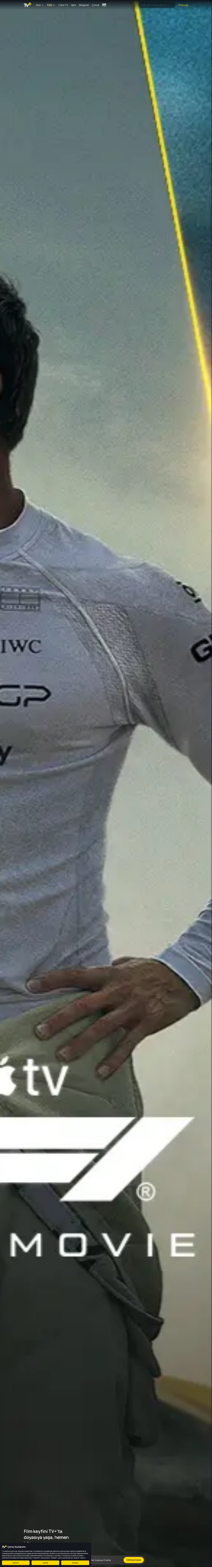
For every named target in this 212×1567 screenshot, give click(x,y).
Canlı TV (63, 5)
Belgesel (84, 5)
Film (49, 5)
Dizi (38, 5)
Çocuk (95, 5)
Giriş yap (183, 5)
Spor (73, 5)
